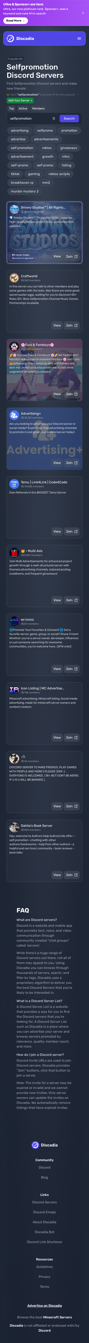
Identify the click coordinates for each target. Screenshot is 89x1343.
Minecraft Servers (57, 1317)
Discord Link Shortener (44, 1242)
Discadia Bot (44, 1232)
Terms (44, 1287)
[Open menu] (79, 38)
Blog (44, 1177)
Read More (15, 20)
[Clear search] (56, 118)
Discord (45, 1167)
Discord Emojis (44, 1212)
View (57, 256)
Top (11, 108)
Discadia (16, 1325)
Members (38, 108)
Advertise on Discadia (44, 1306)
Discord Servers (44, 1202)
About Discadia (44, 1222)
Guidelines (44, 1267)
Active (23, 108)
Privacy (44, 1277)
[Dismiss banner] (83, 13)
